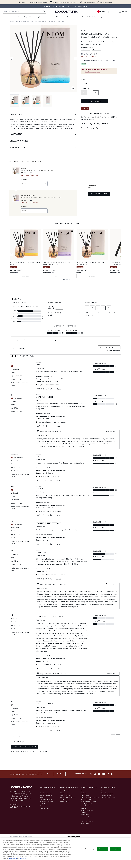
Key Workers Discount (87, 817)
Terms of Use (23, 858)
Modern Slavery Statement (68, 797)
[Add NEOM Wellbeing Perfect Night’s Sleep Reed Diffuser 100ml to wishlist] (72, 231)
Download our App (45, 793)
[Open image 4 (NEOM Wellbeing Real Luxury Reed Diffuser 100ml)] (47, 101)
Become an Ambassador (88, 819)
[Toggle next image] (75, 58)
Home (12, 21)
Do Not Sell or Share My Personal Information (20, 807)
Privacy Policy (64, 793)
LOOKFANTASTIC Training (108, 797)
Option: (84, 79)
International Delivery (46, 801)
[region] (65, 849)
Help (41, 791)
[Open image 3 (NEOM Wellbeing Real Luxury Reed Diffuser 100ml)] (36, 101)
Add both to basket (99, 194)
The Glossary (84, 793)
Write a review (85, 50)
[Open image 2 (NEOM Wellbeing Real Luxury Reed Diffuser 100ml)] (25, 101)
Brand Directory (85, 795)
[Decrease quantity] (84, 92)
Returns (42, 797)
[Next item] (119, 254)
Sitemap (83, 812)
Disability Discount (86, 804)
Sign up (58, 774)
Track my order (44, 808)
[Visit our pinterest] (112, 774)
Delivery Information (46, 799)
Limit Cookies (102, 848)
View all (114, 60)
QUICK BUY (25, 276)
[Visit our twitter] (95, 774)
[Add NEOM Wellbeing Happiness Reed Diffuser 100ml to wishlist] (38, 231)
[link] (112, 11)
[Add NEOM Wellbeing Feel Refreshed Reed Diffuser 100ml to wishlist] (105, 231)
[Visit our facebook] (90, 774)
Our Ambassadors (86, 806)
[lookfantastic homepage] (66, 11)
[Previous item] (11, 254)
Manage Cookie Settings (87, 848)
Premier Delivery (45, 806)
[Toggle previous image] (11, 58)
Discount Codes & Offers (88, 801)
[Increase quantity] (95, 92)
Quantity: (85, 88)
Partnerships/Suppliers (87, 810)
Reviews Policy (64, 801)
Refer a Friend (85, 814)
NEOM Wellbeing (28, 21)
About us (83, 791)
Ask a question (96, 50)
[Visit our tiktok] (108, 774)
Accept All (115, 848)
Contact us (43, 804)
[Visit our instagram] (99, 774)
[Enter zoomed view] (73, 88)
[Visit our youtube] (103, 774)
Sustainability (64, 799)
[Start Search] (44, 11)
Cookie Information (66, 795)
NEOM (83, 31)
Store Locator (105, 791)
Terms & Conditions (66, 791)
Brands (18, 21)
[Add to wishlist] (113, 101)
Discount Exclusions (46, 795)
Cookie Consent (14, 804)
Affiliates (83, 808)
